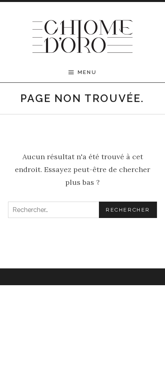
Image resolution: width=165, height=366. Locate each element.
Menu (87, 72)
